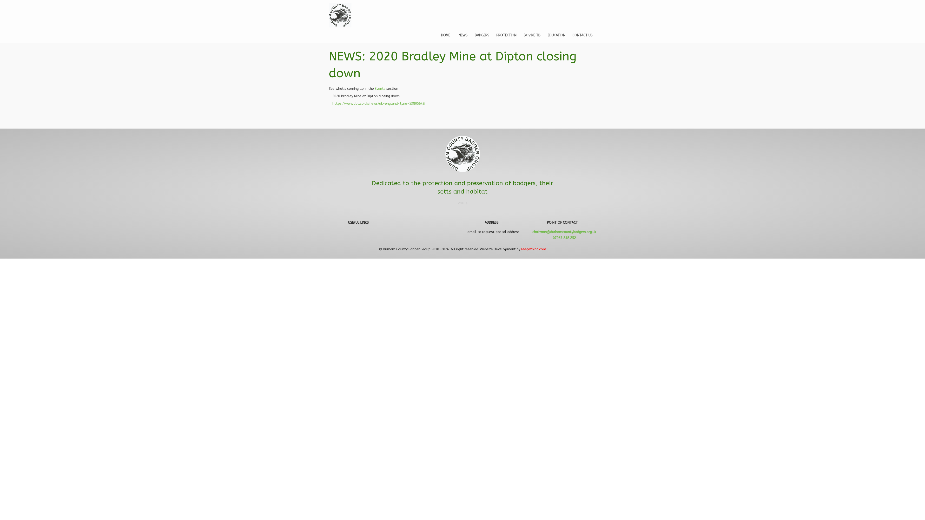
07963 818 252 (564, 238)
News (463, 35)
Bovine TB (532, 35)
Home (445, 35)
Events (380, 89)
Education (556, 35)
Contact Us (583, 35)
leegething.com (533, 249)
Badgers (482, 35)
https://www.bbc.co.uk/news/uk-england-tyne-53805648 (378, 104)
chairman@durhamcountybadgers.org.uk (564, 232)
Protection (506, 35)
